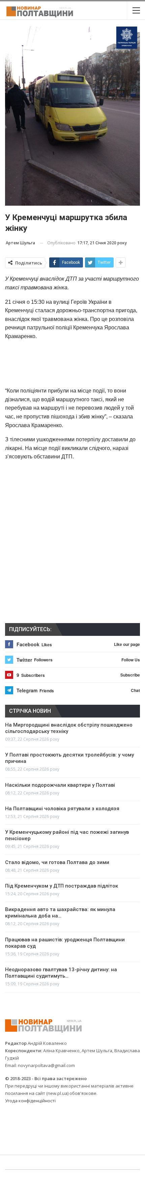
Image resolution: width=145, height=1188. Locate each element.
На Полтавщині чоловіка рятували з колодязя (62, 809)
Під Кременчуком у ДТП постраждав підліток (61, 886)
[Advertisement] (72, 363)
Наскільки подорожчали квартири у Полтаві (60, 785)
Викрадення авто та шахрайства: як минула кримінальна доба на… (60, 912)
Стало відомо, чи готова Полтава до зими (57, 862)
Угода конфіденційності (30, 1101)
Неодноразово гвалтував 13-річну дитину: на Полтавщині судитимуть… (61, 973)
